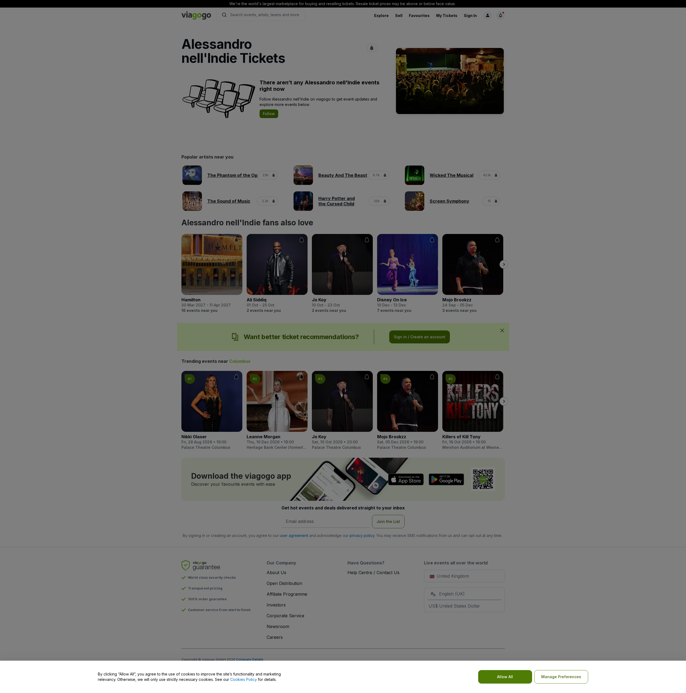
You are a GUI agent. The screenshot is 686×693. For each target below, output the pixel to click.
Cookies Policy (243, 679)
